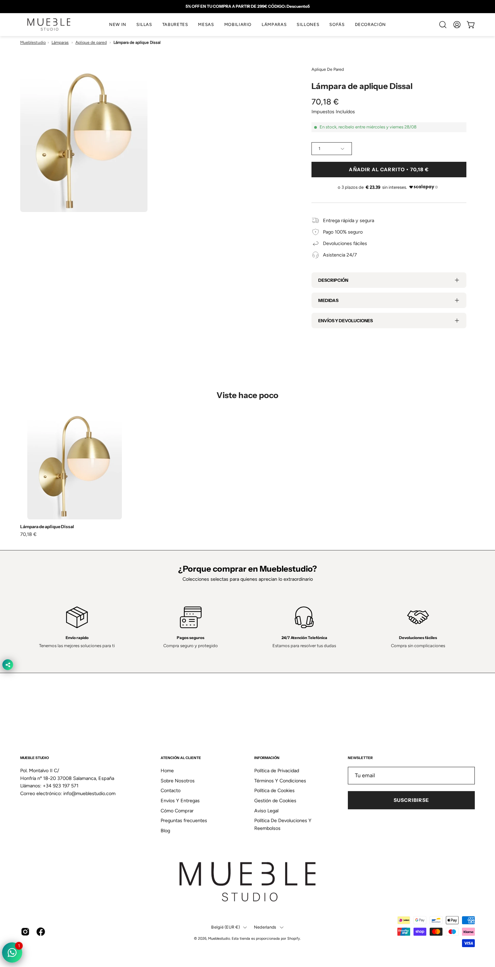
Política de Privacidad (276, 770)
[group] (247, 6)
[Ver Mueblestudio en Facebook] (41, 932)
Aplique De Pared (327, 69)
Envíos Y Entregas (180, 800)
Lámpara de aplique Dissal (47, 526)
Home (167, 770)
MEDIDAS (328, 300)
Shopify (293, 938)
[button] (144, 24)
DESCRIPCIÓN (333, 280)
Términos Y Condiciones (280, 781)
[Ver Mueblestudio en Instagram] (25, 932)
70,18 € (28, 534)
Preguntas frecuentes (184, 821)
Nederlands (265, 927)
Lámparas (60, 42)
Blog (165, 830)
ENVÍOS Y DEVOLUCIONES (345, 320)
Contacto (170, 791)
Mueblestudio (33, 42)
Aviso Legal (266, 811)
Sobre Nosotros (178, 781)
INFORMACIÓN (266, 758)
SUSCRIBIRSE (411, 800)
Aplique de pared (91, 42)
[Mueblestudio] (48, 24)
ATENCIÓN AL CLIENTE (181, 758)
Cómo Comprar (177, 811)
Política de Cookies (274, 791)
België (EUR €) (225, 927)
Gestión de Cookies (275, 800)
